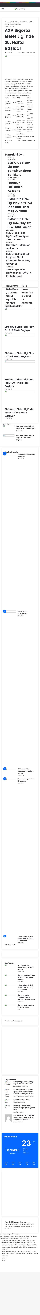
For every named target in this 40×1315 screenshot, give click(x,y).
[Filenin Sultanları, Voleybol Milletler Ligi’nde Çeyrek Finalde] (10, 995)
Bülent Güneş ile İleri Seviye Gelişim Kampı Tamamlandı (25, 938)
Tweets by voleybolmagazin (13, 1021)
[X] (0, 1269)
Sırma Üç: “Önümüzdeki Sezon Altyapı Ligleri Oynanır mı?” (24, 1108)
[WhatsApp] (1, 1269)
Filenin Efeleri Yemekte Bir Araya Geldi (26, 1006)
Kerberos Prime (20, 1253)
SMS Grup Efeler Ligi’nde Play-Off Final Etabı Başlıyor (25, 437)
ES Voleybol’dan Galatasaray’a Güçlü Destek (25, 771)
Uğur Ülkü (16, 1102)
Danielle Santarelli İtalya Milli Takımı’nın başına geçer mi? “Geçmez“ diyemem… (24, 1117)
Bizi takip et (16, 1234)
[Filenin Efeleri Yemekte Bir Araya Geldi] (10, 1005)
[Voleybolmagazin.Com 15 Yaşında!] (10, 779)
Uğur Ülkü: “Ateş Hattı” (21, 1100)
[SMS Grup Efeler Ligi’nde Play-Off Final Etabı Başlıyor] (8, 436)
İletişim (4, 1258)
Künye (4, 1260)
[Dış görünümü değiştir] (34, 9)
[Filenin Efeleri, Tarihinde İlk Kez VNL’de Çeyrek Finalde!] (10, 976)
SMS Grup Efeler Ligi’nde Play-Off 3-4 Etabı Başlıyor (26, 427)
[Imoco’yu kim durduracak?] (10, 612)
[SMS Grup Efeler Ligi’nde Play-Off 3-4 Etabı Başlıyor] (8, 427)
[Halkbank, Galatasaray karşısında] (10, 455)
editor (15, 1122)
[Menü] (3, 9)
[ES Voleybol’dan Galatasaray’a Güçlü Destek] (10, 769)
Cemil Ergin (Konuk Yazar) (20, 1096)
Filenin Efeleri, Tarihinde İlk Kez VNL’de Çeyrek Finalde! (26, 977)
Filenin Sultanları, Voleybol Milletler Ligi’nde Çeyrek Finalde (26, 997)
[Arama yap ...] (37, 9)
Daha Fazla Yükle (10, 945)
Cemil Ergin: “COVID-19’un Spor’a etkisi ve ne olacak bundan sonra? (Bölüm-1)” (23, 1092)
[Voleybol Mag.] (20, 9)
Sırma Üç (15, 1112)
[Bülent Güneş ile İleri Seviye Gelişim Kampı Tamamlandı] (10, 937)
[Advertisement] (20, 1050)
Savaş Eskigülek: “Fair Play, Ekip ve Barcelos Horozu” (23, 1083)
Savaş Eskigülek (17, 1086)
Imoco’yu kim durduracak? (22, 613)
